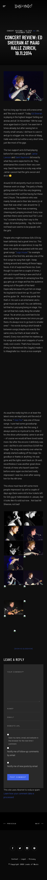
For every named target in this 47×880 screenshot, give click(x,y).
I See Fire (17, 420)
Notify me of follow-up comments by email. (23, 753)
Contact (14, 859)
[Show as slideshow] (23, 649)
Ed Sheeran (36, 113)
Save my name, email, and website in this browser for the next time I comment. (23, 741)
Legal (23, 859)
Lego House (22, 252)
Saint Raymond (22, 157)
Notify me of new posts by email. (22, 766)
